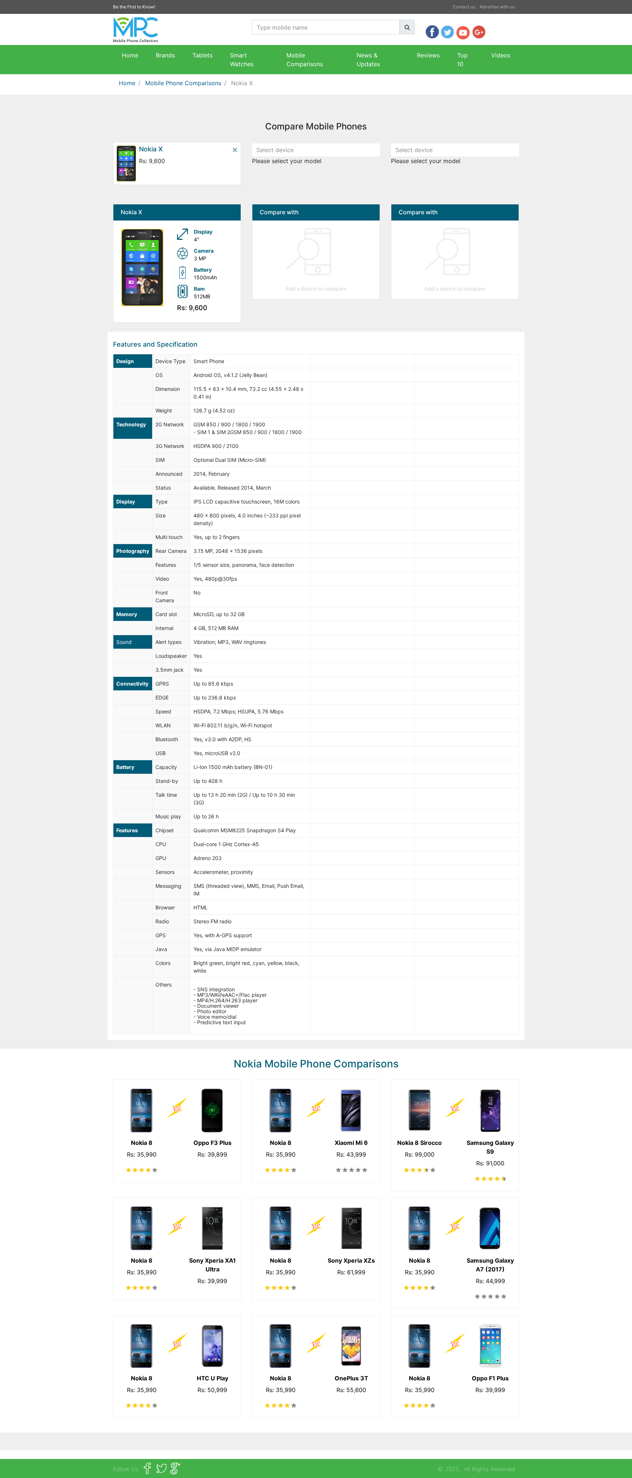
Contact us (464, 7)
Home (130, 55)
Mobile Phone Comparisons (183, 83)
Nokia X (242, 83)
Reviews (428, 55)
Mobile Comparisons (304, 60)
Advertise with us (497, 7)
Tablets (202, 55)
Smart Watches (241, 60)
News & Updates (368, 60)
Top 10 (462, 60)
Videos (500, 55)
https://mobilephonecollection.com (388, 1469)
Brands (165, 55)
